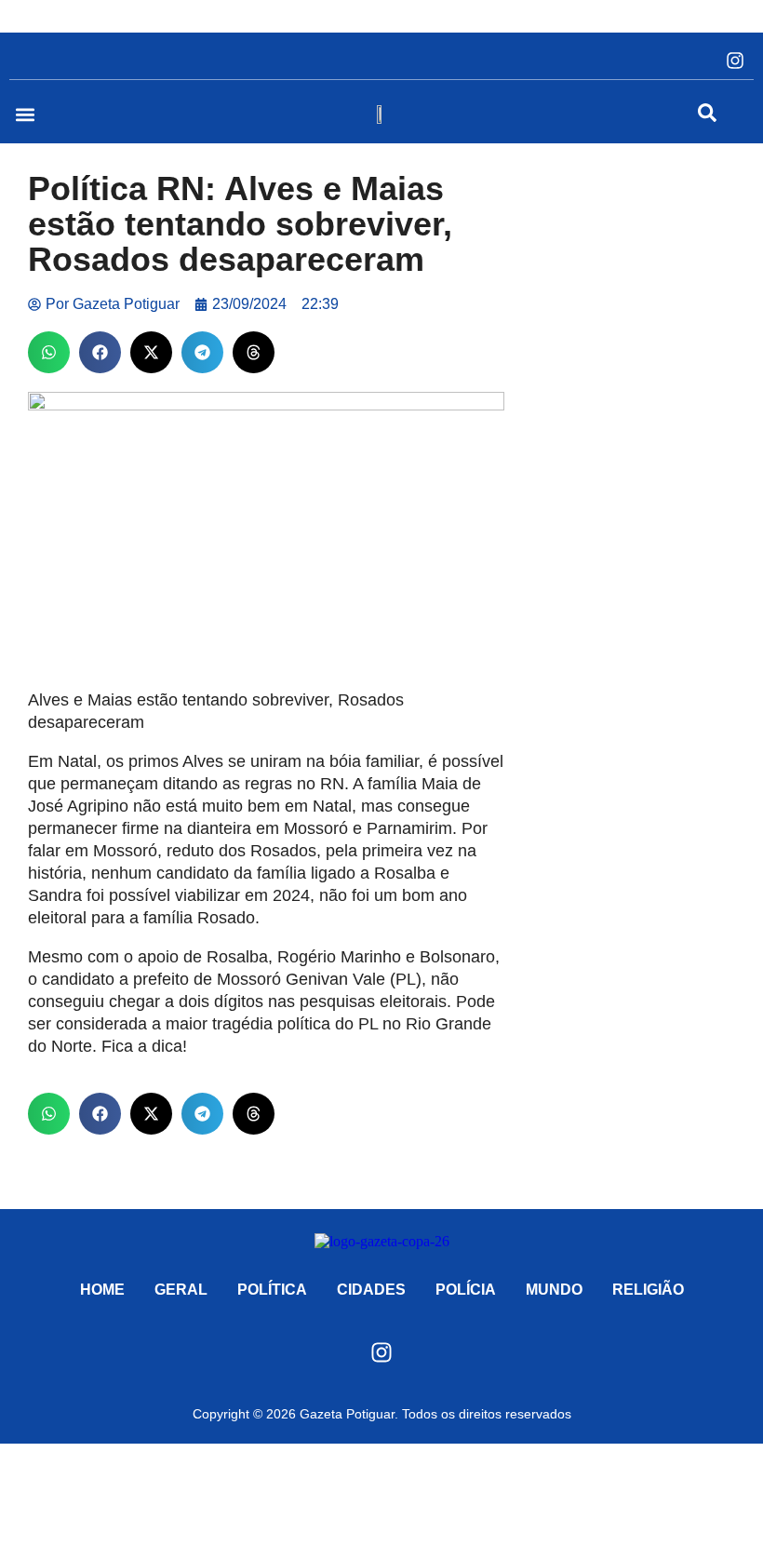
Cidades (371, 1289)
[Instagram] (735, 60)
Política (272, 1289)
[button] (24, 114)
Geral (180, 1289)
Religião (648, 1289)
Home (102, 1289)
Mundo (554, 1289)
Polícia (465, 1289)
